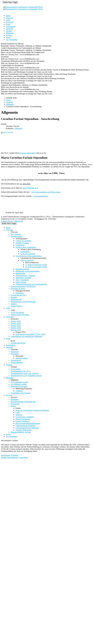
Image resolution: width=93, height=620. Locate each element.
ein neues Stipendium (27, 153)
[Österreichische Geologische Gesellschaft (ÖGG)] (23, 8)
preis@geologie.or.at (30, 188)
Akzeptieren (5, 455)
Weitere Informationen (9, 457)
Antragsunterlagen (41, 196)
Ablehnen (14, 455)
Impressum (19, 221)
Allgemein (18, 128)
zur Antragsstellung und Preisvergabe (46, 192)
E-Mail (3, 221)
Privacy (10, 221)
